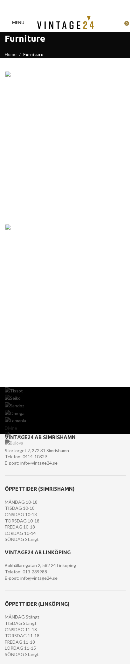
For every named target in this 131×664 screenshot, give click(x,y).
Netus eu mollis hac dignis (40, 211)
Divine (11, 428)
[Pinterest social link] (65, 6)
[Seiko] (65, 398)
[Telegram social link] (82, 6)
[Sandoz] (65, 406)
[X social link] (57, 6)
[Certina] (65, 435)
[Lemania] (65, 421)
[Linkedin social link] (74, 6)
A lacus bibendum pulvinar (41, 364)
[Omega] (65, 413)
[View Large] (120, 76)
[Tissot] (65, 390)
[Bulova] (65, 443)
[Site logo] (65, 22)
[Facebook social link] (49, 6)
